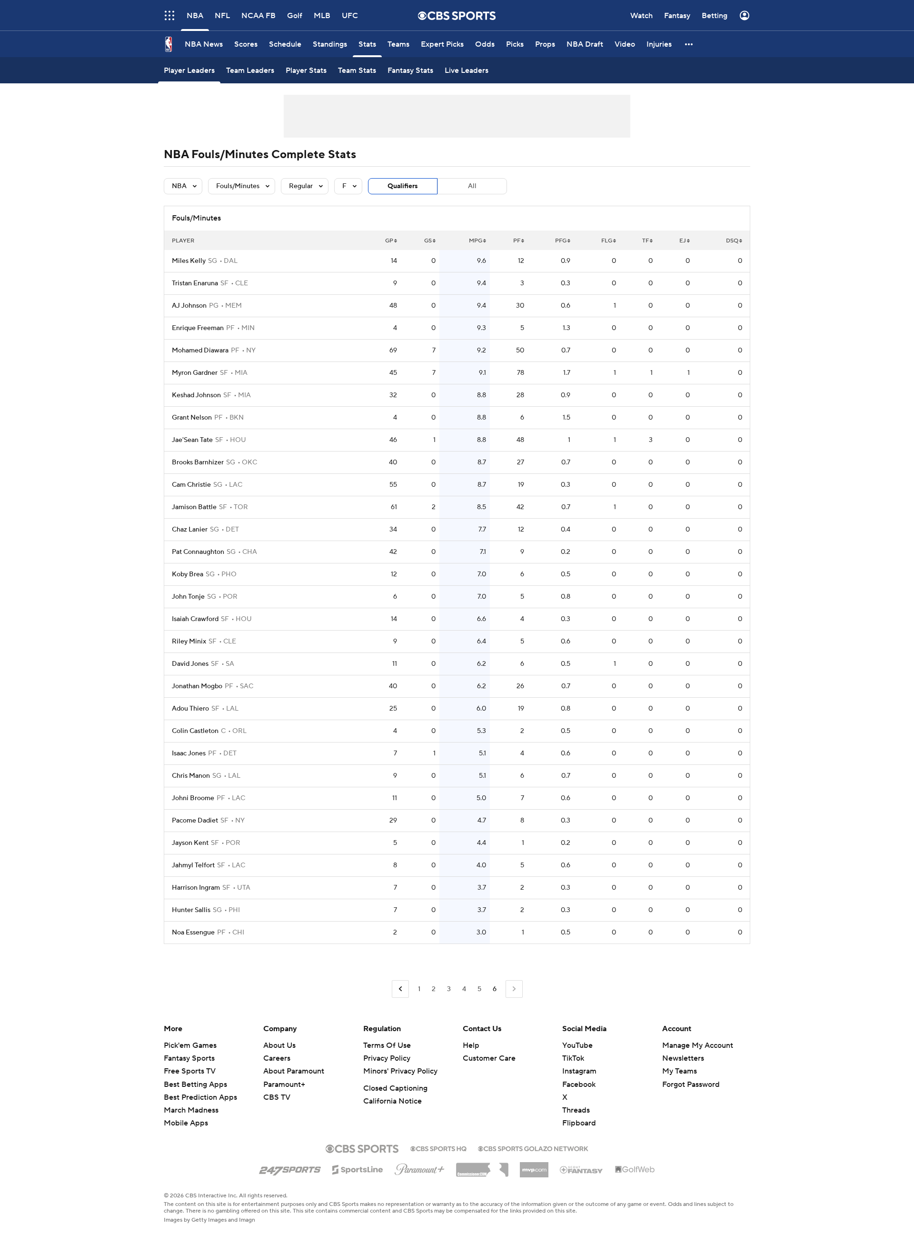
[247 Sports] (290, 1168)
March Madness (191, 1110)
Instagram (579, 1071)
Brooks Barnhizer (198, 462)
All (472, 186)
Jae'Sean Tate (192, 440)
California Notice (392, 1101)
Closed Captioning (395, 1088)
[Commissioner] (482, 1166)
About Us (279, 1045)
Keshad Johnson (196, 395)
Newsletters (683, 1058)
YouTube (577, 1045)
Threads (576, 1110)
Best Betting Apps (195, 1084)
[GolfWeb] (635, 1170)
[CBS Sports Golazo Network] (533, 1148)
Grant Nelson (192, 417)
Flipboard (579, 1123)
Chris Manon (191, 776)
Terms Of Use (387, 1045)
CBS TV (276, 1097)
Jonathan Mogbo (197, 686)
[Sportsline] (357, 1168)
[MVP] (534, 1166)
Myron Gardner (195, 373)
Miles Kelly (189, 261)
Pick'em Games (190, 1045)
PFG (560, 240)
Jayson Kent (190, 843)
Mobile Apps (186, 1123)
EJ (682, 240)
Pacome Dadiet (195, 820)
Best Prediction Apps (200, 1097)
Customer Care (489, 1058)
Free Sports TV (190, 1071)
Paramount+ (284, 1084)
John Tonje (188, 596)
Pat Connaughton (198, 552)
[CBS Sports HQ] (438, 1148)
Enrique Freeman (198, 328)
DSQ (732, 240)
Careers (276, 1058)
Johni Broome (193, 798)
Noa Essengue (193, 932)
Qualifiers (402, 186)
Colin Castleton (195, 731)
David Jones (190, 664)
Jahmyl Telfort (193, 865)
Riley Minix (189, 641)
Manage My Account (697, 1045)
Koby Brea (187, 574)
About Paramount (293, 1071)
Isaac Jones (189, 753)
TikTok (573, 1058)
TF (645, 240)
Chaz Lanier (190, 529)
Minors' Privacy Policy (400, 1071)
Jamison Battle (194, 507)
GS (428, 240)
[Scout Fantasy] (582, 1169)
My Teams (679, 1071)
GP (389, 240)
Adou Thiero (190, 708)
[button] (169, 15)
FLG (606, 240)
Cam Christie (191, 485)
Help (471, 1045)
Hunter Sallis (191, 910)
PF (516, 240)
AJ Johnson (189, 305)
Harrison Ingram (196, 888)
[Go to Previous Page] (400, 989)
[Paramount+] (420, 1167)
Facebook (579, 1084)
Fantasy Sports (189, 1058)
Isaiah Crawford (195, 619)
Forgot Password (691, 1084)
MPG (475, 240)
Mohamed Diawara (200, 350)
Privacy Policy (386, 1058)
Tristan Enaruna (195, 283)
